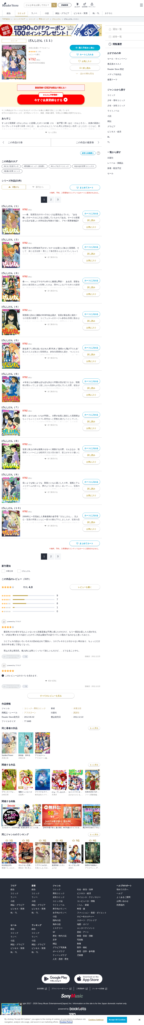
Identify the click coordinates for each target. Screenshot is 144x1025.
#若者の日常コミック (12, 171)
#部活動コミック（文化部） (34, 166)
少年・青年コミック (116, 100)
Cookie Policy (66, 1022)
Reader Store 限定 (115, 69)
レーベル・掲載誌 (115, 163)
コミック (32, 19)
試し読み (87, 68)
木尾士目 (9, 571)
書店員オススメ (114, 64)
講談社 (76, 712)
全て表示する (53, 257)
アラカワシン (90, 868)
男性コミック (44, 19)
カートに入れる (87, 54)
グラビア (111, 126)
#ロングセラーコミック (60, 166)
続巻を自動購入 (88, 153)
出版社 (110, 158)
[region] (72, 1020)
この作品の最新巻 (85, 142)
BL (108, 137)
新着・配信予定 (114, 168)
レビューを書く (34, 54)
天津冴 (54, 795)
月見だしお (39, 868)
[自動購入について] (98, 153)
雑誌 (109, 121)
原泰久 (71, 868)
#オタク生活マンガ (11, 166)
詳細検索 (64, 5)
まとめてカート (87, 187)
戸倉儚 (98, 868)
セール (110, 173)
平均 (25, 587)
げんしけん (56, 19)
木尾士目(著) (33, 48)
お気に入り (87, 61)
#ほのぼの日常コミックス (84, 166)
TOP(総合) (6, 19)
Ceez (46, 868)
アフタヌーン (45, 48)
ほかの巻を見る (87, 73)
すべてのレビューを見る (51, 696)
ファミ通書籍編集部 (92, 795)
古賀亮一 (21, 795)
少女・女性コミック (116, 105)
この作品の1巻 (15, 142)
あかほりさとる (74, 795)
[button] (99, 989)
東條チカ (5, 868)
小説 (109, 116)
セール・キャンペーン (117, 59)
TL (108, 142)
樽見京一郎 (22, 868)
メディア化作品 (114, 74)
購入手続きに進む (86, 48)
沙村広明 (5, 795)
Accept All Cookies (117, 1020)
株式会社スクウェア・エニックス (47, 795)
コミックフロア (19, 19)
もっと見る (52, 132)
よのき (54, 868)
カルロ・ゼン (14, 868)
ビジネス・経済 (114, 132)
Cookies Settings (96, 1020)
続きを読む (52, 681)
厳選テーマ (112, 79)
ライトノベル (113, 111)
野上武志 (31, 868)
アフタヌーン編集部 (42, 758)
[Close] (139, 1020)
